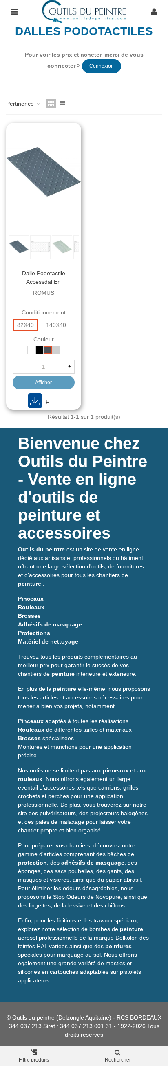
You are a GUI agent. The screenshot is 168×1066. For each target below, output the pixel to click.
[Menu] (14, 11)
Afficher (43, 382)
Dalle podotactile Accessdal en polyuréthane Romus (43, 282)
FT (48, 402)
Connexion (101, 66)
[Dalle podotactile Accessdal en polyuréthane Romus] (43, 171)
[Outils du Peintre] (84, 11)
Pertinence (20, 103)
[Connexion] (154, 11)
